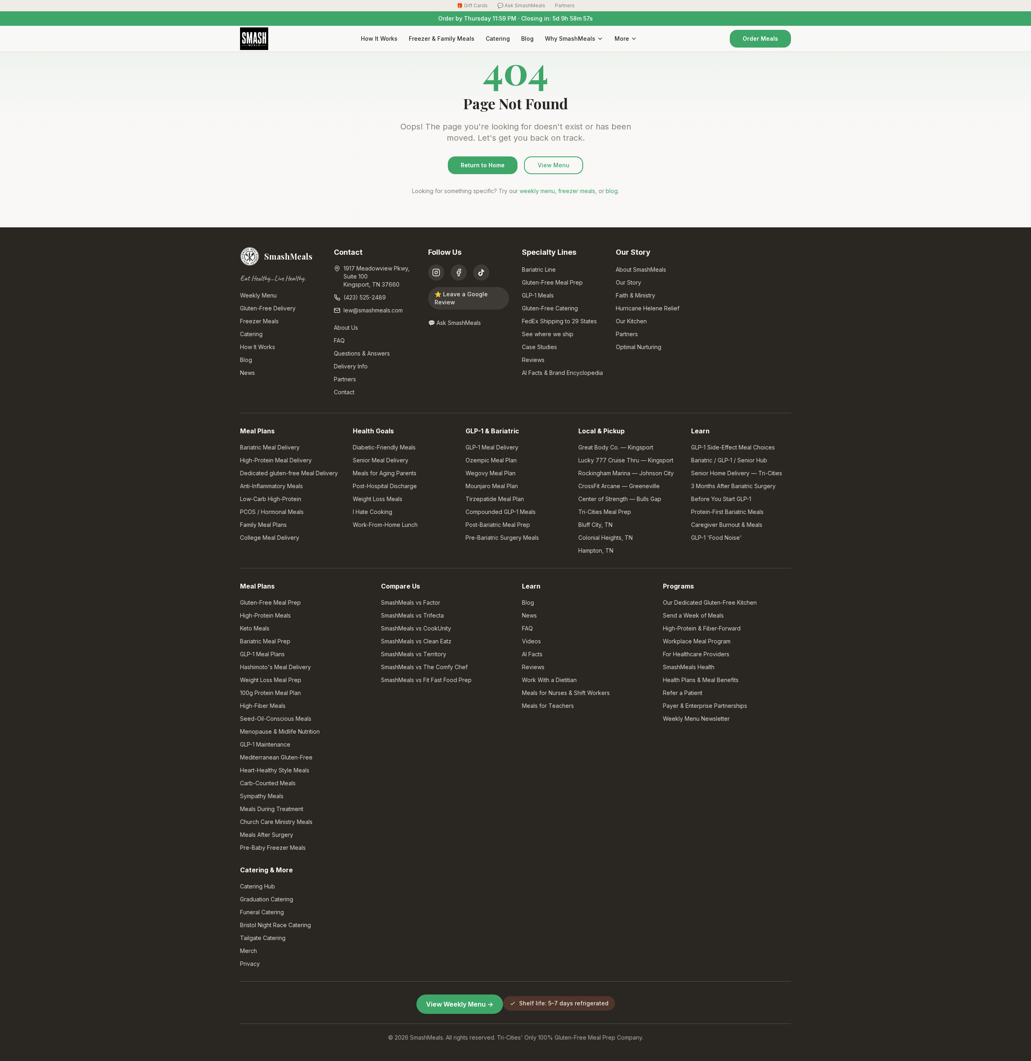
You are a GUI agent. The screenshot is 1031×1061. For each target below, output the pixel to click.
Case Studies (539, 346)
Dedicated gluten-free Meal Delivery (289, 473)
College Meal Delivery (269, 537)
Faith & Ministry (635, 295)
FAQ (339, 340)
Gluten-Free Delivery (268, 308)
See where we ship (547, 334)
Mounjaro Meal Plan (492, 486)
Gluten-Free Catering (550, 308)
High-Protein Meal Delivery (276, 460)
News (247, 372)
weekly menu (537, 190)
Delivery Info (351, 366)
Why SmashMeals (570, 38)
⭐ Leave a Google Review (461, 298)
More (622, 38)
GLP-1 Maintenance (265, 744)
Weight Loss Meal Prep (270, 679)
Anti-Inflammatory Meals (271, 486)
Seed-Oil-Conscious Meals (275, 718)
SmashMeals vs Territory (413, 654)
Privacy (250, 963)
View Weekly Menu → (459, 1004)
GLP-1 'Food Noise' (716, 537)
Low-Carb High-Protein (270, 498)
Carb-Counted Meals (268, 783)
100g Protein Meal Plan (270, 692)
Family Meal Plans (263, 524)
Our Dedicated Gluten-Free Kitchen (710, 602)
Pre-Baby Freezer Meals (273, 847)
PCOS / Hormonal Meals (272, 511)
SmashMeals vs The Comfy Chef (424, 667)
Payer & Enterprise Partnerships (705, 705)
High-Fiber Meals (263, 705)
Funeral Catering (262, 912)
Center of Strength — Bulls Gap (619, 498)
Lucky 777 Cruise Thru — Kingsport (625, 460)
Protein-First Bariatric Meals (727, 511)
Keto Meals (254, 628)
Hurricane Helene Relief (647, 308)
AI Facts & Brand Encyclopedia (562, 372)
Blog (527, 38)
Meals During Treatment (271, 808)
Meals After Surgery (266, 834)
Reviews (533, 359)
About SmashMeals (641, 269)
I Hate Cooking (372, 511)
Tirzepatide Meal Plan (495, 498)
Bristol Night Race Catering (275, 925)
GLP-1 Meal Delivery (492, 447)
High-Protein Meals (265, 615)
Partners (565, 5)
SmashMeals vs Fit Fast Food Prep (426, 679)
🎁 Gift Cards (472, 5)
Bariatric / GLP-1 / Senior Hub (729, 460)
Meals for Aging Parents (384, 473)
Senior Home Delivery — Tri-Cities (736, 473)
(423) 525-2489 (365, 297)
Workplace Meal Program (697, 641)
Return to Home (483, 165)
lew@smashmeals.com (373, 310)
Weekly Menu (258, 295)
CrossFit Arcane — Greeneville (619, 486)
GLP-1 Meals (538, 295)
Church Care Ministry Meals (276, 821)
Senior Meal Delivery (380, 460)
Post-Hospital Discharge (385, 486)
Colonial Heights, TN (605, 537)
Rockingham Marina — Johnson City (626, 473)
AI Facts (532, 654)
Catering (498, 38)
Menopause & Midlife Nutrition (280, 731)
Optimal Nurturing (638, 346)
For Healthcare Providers (696, 654)
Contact (344, 392)
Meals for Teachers (548, 705)
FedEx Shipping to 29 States (559, 321)
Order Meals (760, 38)
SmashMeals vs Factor (410, 602)
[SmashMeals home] (254, 38)
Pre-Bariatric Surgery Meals (502, 537)
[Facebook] (459, 272)
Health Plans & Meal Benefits (701, 679)
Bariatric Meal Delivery (270, 447)
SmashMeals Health (688, 667)
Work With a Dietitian (549, 679)
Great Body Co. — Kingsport (615, 447)
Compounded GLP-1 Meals (501, 511)
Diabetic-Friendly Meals (384, 447)
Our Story (628, 282)
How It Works (379, 38)
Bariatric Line (539, 269)
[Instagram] (436, 272)
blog (612, 190)
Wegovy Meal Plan (491, 473)
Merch (248, 950)
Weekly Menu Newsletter (696, 718)
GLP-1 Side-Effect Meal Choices (733, 447)
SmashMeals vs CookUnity (416, 628)
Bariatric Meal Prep (265, 641)
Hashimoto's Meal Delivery (275, 667)
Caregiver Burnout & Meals (726, 524)
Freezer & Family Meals (441, 38)
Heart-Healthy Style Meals (274, 770)
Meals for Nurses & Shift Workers (566, 692)
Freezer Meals (259, 321)
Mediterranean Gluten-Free (276, 757)
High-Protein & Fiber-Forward (702, 628)
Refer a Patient (682, 692)
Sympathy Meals (262, 796)
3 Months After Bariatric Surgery (733, 486)
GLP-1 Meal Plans (262, 654)
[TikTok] (481, 272)
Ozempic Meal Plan (491, 460)
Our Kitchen (631, 321)
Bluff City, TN (595, 524)
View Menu (553, 165)
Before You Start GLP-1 (721, 498)
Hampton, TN (595, 550)
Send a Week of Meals (693, 615)
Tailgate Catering (263, 937)
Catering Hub (257, 886)
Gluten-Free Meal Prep (552, 282)
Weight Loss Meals (377, 498)
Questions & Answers (362, 353)
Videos (531, 641)
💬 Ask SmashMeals (521, 5)
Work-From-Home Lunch (385, 524)
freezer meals (576, 190)
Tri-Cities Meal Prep (604, 511)
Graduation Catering (266, 899)
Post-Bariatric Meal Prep (498, 524)
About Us (346, 327)
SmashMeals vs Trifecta (412, 615)
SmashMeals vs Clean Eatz (416, 641)
